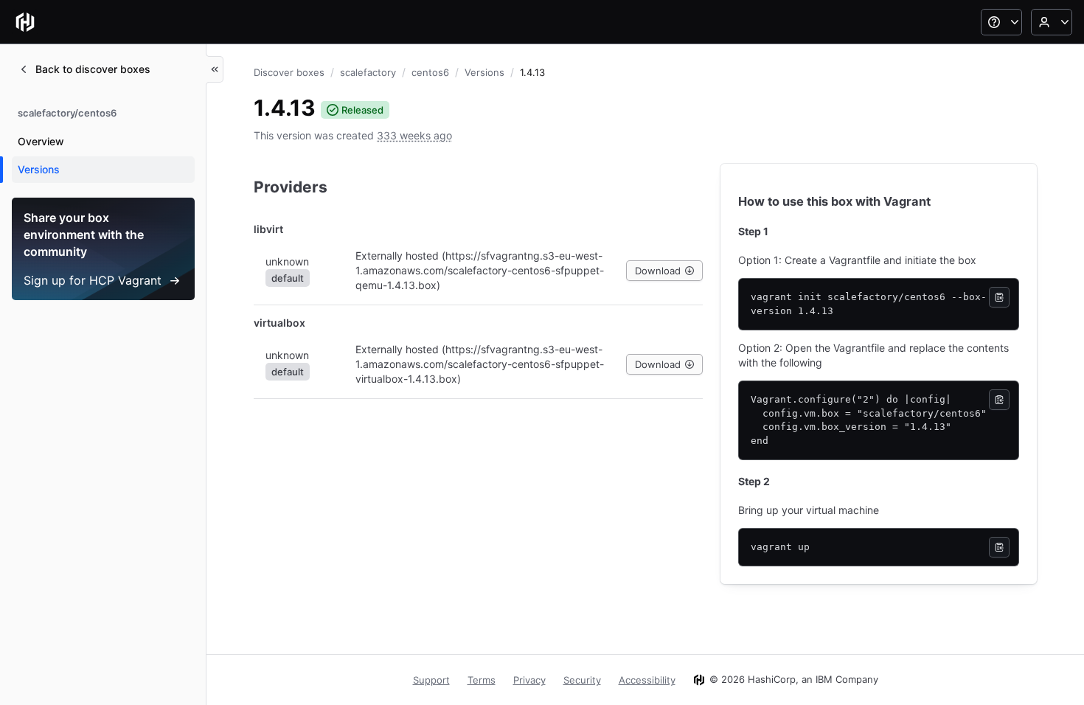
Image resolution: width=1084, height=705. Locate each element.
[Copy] (999, 297)
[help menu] (1001, 22)
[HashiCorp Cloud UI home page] (25, 22)
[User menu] (1051, 22)
